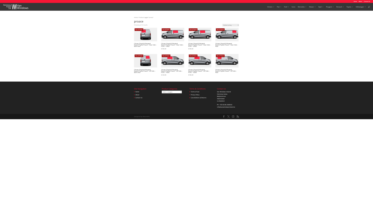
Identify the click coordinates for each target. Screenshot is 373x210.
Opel (320, 7)
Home (355, 1)
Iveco (293, 7)
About (360, 1)
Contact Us (367, 1)
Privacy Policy (195, 95)
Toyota (348, 7)
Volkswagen (360, 7)
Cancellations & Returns (198, 98)
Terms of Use (195, 92)
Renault (339, 7)
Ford (285, 7)
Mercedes (301, 7)
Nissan (311, 7)
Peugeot (329, 7)
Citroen (269, 7)
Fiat (278, 7)
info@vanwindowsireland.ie (226, 107)
